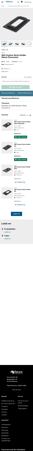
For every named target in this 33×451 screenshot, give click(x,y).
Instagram (4, 406)
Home (2, 6)
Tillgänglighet (22, 408)
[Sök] (18, 2)
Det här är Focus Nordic (23, 402)
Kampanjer (4, 430)
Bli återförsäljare (23, 406)
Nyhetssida (4, 433)
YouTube (4, 412)
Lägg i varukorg (17, 87)
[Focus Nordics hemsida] (9, 2)
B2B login (29, 2)
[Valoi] (4, 49)
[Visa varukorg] (22, 2)
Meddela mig (21, 182)
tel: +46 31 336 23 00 (8, 404)
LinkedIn (4, 415)
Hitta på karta (16, 390)
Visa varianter (28, 77)
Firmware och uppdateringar (5, 439)
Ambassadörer (6, 424)
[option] (4, 44)
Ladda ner (7, 232)
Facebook (4, 409)
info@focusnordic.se (7, 401)
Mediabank (5, 436)
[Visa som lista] (30, 115)
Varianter (4, 77)
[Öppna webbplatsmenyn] (3, 2)
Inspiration (4, 427)
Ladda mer (16, 214)
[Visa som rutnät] (27, 115)
